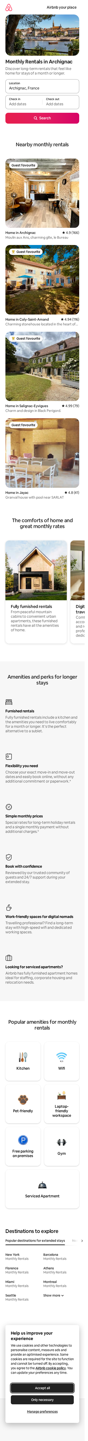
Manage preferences (42, 1412)
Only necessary (42, 1400)
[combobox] (42, 88)
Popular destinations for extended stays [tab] (35, 1241)
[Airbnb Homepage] (8, 7)
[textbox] (24, 104)
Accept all (42, 1388)
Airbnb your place (61, 7)
